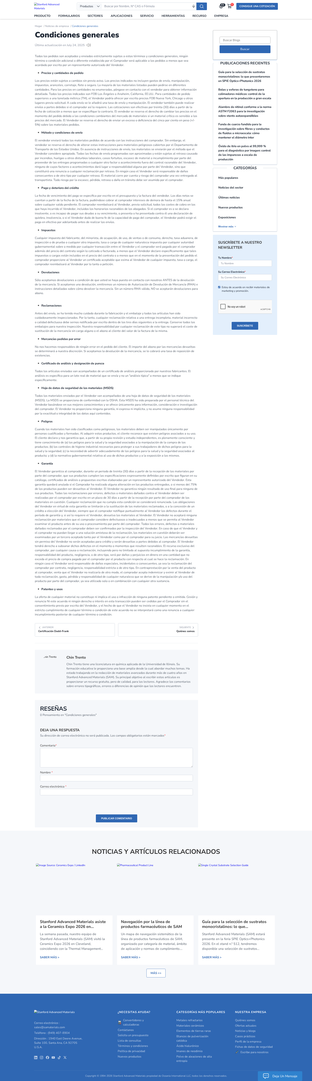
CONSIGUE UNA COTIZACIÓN (257, 6)
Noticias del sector (230, 188)
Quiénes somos (245, 1020)
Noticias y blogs (245, 1031)
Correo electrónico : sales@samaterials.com (49, 1025)
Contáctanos (126, 1030)
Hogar (38, 26)
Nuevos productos (230, 207)
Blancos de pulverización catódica (192, 1038)
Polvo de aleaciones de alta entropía (194, 1059)
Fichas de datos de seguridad (254, 1047)
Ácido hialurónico (187, 1046)
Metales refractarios (189, 1020)
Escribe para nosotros (254, 1052)
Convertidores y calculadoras (133, 1022)
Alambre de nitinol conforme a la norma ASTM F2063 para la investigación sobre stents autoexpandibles (244, 111)
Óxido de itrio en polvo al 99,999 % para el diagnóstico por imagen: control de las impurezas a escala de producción (244, 152)
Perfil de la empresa (248, 1042)
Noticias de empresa (57, 26)
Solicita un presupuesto (133, 1035)
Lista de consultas (129, 1041)
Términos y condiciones (133, 1046)
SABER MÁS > (49, 957)
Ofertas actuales (245, 1026)
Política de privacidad (131, 1051)
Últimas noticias (229, 198)
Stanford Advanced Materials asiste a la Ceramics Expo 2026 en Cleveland (73, 924)
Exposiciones (227, 217)
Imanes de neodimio (189, 1051)
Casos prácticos (245, 1036)
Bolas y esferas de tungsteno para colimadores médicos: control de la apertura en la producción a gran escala (244, 94)
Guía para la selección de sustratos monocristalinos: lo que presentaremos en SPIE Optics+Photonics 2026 (244, 76)
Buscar (245, 49)
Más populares (228, 178)
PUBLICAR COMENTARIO (116, 818)
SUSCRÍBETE (245, 325)
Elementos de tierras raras (193, 1031)
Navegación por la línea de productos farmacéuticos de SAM (151, 924)
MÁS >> (156, 973)
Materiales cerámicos (190, 1026)
